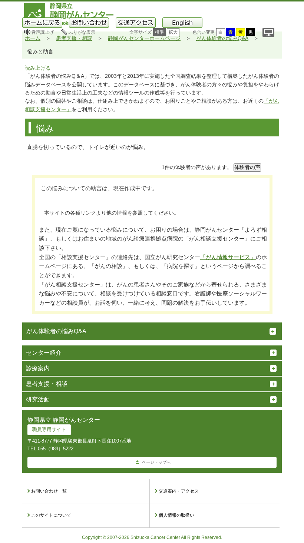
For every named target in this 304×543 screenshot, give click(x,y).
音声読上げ (43, 32)
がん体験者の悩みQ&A (222, 38)
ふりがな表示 (82, 32)
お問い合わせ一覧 (49, 491)
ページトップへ (156, 462)
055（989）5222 (55, 448)
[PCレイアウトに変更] (268, 32)
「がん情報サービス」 (228, 257)
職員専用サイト (49, 429)
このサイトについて (51, 515)
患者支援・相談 (74, 38)
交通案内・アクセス (179, 491)
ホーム (32, 38)
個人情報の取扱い (176, 515)
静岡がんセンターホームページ (144, 38)
